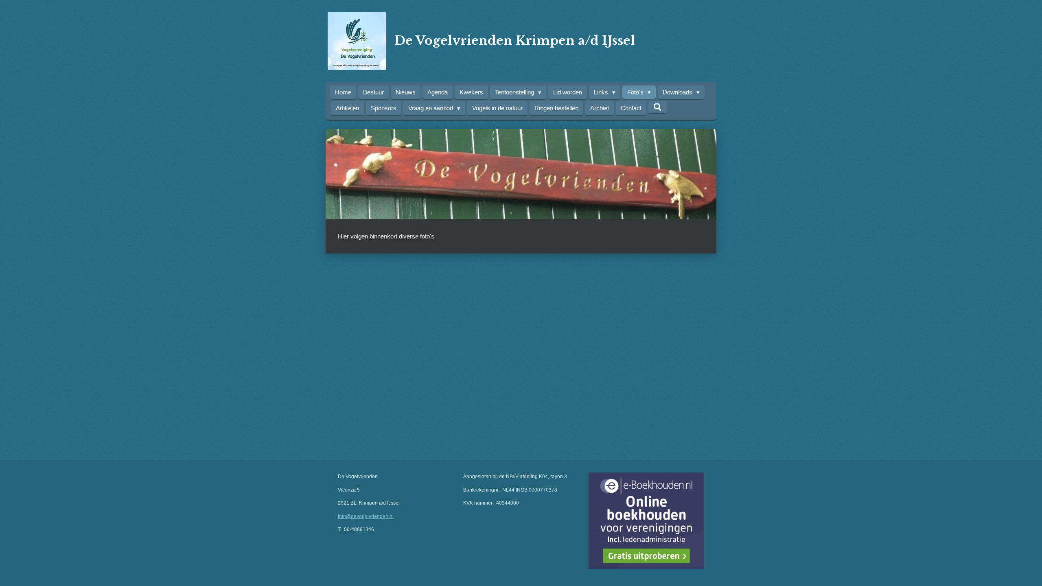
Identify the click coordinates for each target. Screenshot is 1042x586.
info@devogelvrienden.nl (366, 516)
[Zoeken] (657, 107)
